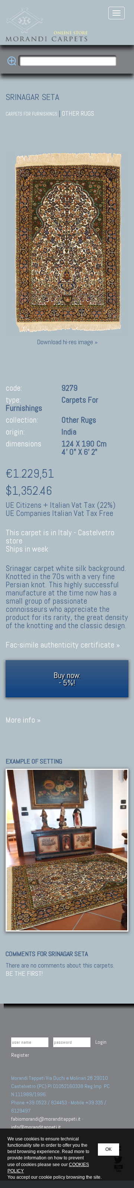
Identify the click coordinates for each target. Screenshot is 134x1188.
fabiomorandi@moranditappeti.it (46, 1119)
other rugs (78, 113)
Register (20, 1055)
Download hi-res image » (67, 342)
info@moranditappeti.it (36, 1127)
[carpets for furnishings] (67, 849)
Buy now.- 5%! (67, 679)
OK (108, 1149)
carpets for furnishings (31, 114)
